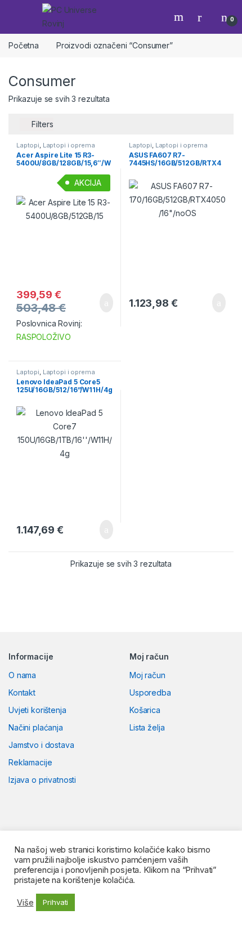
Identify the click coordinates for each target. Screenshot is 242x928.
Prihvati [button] (55, 902)
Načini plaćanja (35, 727)
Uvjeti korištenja (37, 710)
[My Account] (204, 17)
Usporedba (150, 692)
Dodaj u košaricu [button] (97, 302)
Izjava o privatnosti (42, 779)
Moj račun (147, 675)
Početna (23, 45)
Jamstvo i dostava (41, 745)
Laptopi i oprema (69, 145)
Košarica (144, 710)
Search (180, 17)
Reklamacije (30, 762)
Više (25, 903)
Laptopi (27, 145)
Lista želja (146, 727)
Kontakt (21, 692)
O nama (22, 675)
